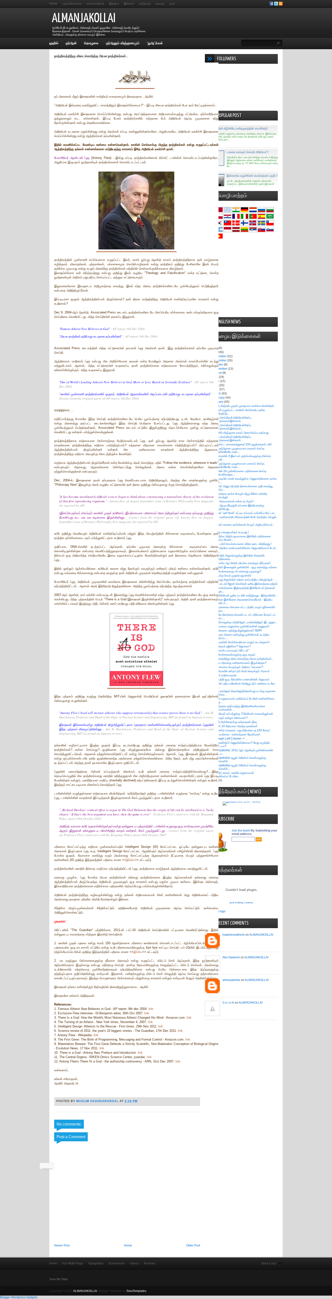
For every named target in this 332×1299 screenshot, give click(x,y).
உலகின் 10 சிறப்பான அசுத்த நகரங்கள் (235, 726)
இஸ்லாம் (129, 3)
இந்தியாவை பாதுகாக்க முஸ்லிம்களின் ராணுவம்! (240, 626)
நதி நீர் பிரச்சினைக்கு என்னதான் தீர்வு (234, 722)
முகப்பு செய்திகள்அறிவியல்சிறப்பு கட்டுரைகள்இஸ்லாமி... (231, 419)
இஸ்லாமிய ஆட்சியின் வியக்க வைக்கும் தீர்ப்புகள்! (241, 563)
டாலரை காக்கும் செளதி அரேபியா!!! (248, 152)
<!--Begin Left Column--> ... (230, 738)
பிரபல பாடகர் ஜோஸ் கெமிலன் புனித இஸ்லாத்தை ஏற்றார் (245, 583)
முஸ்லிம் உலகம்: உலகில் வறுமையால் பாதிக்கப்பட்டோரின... (233, 774)
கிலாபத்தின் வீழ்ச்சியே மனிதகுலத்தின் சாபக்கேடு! (238, 128)
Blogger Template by (122, 1291)
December (220, 356)
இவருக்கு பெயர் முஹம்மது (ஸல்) (231, 575)
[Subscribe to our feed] (281, 4)
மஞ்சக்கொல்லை (72, 3)
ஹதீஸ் (53, 43)
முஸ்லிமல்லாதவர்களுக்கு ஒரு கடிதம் (233, 654)
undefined (249, 903)
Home (53, 3)
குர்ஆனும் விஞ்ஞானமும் (123, 43)
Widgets (47, 1168)
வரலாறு (160, 3)
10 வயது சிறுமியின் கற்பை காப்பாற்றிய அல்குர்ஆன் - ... (244, 579)
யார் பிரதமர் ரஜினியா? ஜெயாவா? (231, 646)
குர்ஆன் (71, 43)
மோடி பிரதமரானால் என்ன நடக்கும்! (232, 501)
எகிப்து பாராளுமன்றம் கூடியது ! (230, 532)
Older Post (193, 1245)
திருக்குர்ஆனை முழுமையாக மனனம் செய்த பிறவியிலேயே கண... (238, 450)
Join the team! (241, 830)
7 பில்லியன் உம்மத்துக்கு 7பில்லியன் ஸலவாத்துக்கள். (243, 713)
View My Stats (58, 1279)
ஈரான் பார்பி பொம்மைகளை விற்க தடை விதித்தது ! (241, 544)
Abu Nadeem (231, 957)
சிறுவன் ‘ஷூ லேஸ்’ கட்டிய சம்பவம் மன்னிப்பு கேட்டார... (244, 513)
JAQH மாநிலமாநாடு (224, 675)
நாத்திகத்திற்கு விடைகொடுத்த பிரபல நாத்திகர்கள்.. (242, 658)
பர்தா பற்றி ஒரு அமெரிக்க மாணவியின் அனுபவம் (241, 679)
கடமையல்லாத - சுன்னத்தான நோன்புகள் (236, 734)
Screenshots (116, 1263)
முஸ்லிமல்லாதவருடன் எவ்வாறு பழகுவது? (236, 571)
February (219, 397)
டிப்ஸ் (172, 3)
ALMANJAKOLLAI (83, 18)
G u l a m (228, 1002)
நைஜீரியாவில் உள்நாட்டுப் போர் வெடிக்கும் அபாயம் (241, 671)
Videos (134, 1263)
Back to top (269, 1263)
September (220, 368)
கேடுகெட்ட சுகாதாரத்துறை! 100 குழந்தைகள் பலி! (241, 444)
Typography (96, 1263)
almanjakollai (231, 980)
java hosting (236, 902)
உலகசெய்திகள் (96, 3)
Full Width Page (72, 1263)
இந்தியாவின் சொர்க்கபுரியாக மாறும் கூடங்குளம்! (241, 642)
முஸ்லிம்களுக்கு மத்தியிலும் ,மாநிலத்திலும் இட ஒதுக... (245, 622)
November (220, 360)
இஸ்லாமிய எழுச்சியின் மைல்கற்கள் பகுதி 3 (252, 175)
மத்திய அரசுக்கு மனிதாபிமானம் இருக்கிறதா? (239, 663)
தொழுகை (91, 43)
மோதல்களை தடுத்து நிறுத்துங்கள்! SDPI (237, 630)
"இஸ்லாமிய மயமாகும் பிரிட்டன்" (230, 650)
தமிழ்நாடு (145, 3)
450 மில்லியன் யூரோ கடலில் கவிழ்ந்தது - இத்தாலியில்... (245, 595)
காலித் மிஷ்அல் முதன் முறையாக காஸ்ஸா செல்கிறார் (243, 406)
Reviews (149, 1263)
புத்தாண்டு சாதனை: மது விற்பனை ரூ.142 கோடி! (241, 730)
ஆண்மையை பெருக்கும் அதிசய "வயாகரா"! (237, 667)
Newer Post (62, 1245)
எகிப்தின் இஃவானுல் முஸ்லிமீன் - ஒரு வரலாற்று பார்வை (244, 567)
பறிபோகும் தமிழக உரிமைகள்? (230, 718)
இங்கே (130, 860)
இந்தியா (114, 3)
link (151, 1009)
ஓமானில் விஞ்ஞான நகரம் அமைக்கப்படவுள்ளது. (240, 432)
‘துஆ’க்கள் (155, 43)
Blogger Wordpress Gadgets (18, 1297)
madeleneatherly (233, 934)
